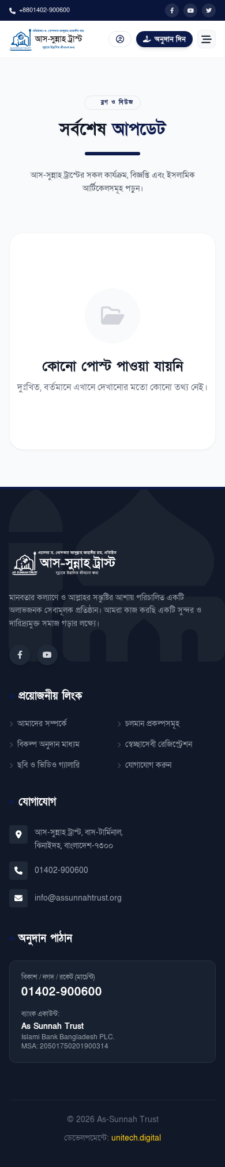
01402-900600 (61, 870)
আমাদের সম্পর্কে (42, 723)
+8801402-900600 (44, 10)
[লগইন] (120, 39)
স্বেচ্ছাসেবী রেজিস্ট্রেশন (158, 744)
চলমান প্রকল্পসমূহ (152, 723)
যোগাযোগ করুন (148, 765)
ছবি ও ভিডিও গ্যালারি (48, 765)
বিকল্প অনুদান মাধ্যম (48, 744)
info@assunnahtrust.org (78, 898)
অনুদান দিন (170, 39)
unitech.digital (136, 1137)
